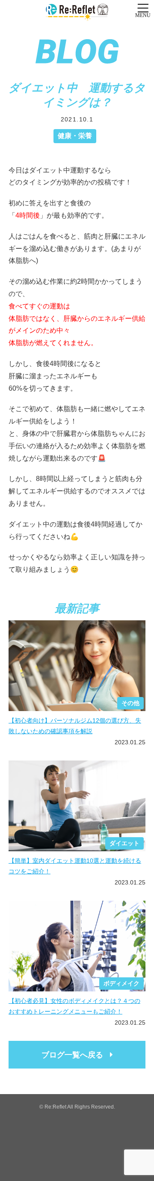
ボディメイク (121, 983)
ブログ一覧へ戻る (72, 1055)
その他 (130, 703)
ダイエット (124, 843)
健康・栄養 (75, 135)
